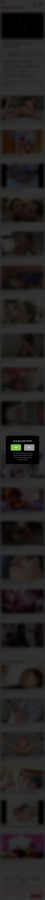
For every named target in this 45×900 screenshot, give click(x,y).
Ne (29, 447)
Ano (16, 447)
